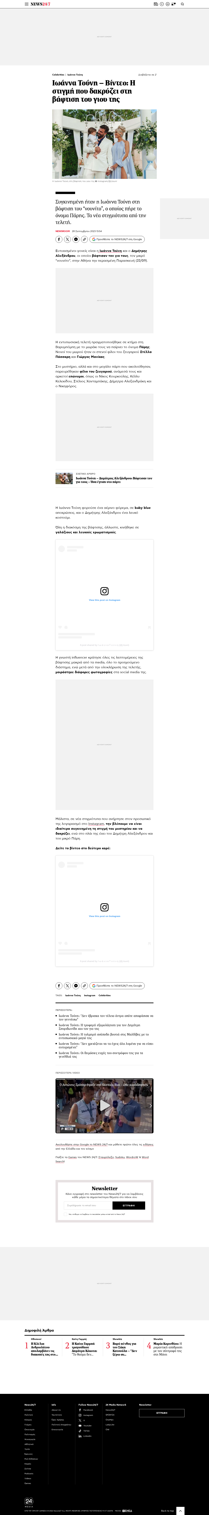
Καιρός (27, 1464)
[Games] (173, 4)
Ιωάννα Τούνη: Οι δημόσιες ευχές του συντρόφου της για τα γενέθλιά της (101, 1055)
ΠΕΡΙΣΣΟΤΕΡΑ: (64, 1010)
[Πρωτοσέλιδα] (156, 4)
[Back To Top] (180, 1511)
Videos (27, 1478)
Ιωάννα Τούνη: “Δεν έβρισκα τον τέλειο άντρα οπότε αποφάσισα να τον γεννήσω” (106, 1018)
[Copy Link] (84, 239)
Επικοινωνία (57, 1430)
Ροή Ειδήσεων (31, 1459)
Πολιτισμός (29, 1434)
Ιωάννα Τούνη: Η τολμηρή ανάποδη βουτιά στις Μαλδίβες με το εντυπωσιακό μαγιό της (104, 1036)
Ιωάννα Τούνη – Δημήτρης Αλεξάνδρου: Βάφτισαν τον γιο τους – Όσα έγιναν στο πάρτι (114, 480)
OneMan (109, 1420)
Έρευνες (28, 1454)
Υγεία (27, 1449)
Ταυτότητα (57, 1415)
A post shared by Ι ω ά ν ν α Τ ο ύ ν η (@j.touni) (104, 645)
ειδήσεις (148, 1144)
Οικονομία (29, 1430)
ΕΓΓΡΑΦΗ (161, 1413)
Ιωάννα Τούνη (75, 75)
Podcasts (28, 1474)
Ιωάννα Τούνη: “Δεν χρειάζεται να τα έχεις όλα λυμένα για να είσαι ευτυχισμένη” (106, 1046)
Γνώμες (28, 1425)
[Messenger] (75, 239)
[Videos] (162, 4)
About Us (56, 1410)
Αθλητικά (28, 1444)
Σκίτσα (27, 1469)
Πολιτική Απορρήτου (61, 1425)
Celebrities (58, 75)
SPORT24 (110, 1415)
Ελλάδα (28, 1410)
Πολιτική (28, 1415)
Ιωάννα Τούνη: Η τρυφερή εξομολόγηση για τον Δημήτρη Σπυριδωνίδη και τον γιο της (99, 1027)
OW (107, 1430)
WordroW (132, 1157)
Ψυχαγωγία (29, 1439)
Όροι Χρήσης (58, 1420)
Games (72, 1157)
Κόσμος (28, 1420)
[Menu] (26, 4)
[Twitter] (67, 239)
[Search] (182, 4)
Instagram (96, 823)
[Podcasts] (168, 4)
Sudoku (120, 1157)
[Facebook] (59, 239)
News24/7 (110, 1410)
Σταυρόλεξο (106, 1157)
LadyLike (110, 1425)
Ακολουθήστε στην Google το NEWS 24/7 (82, 1144)
